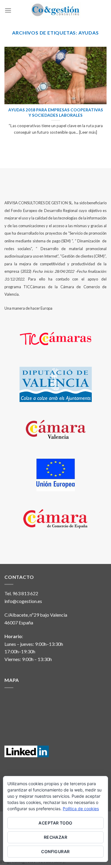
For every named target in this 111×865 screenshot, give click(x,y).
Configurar (55, 851)
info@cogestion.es (23, 601)
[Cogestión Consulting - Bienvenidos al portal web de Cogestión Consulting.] (55, 10)
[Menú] (8, 10)
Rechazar (55, 837)
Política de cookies (81, 808)
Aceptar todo (55, 822)
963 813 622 (25, 593)
